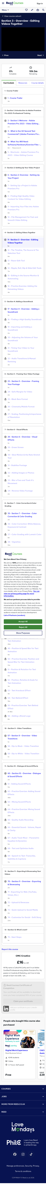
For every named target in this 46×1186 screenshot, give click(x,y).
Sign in (40, 3)
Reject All (23, 627)
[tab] (8, 83)
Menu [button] (4, 10)
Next (39, 55)
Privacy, (36, 1166)
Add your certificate (17, 1007)
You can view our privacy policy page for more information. (22, 593)
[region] (23, 593)
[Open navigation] (3, 3)
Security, (29, 1166)
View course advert (12, 16)
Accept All (23, 621)
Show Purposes (23, 633)
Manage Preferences (15, 1166)
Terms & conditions (23, 1171)
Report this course (10, 949)
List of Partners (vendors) (14, 615)
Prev (6, 55)
